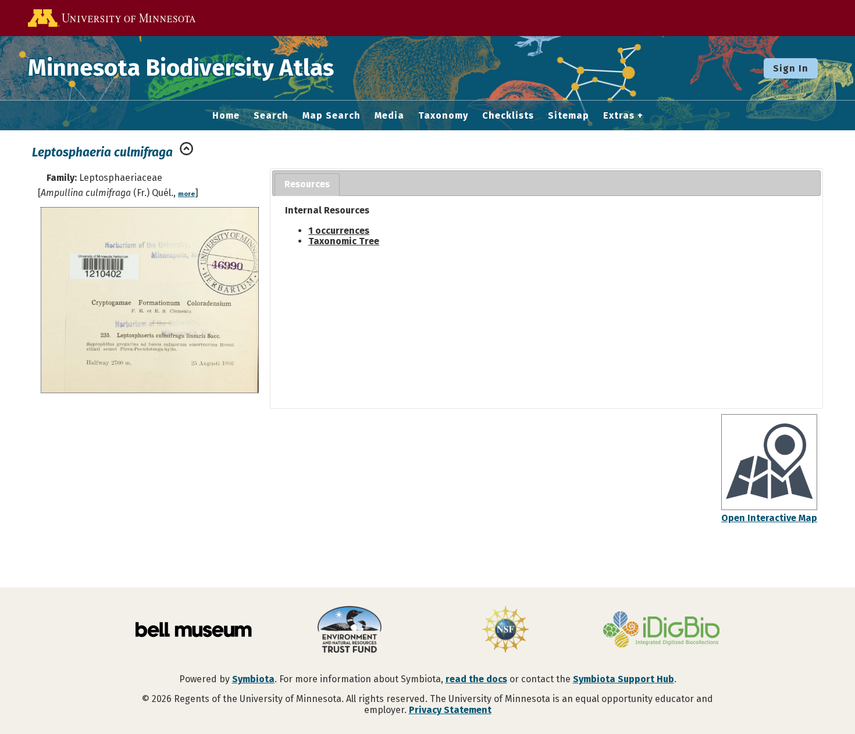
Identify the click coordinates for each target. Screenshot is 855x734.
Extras (619, 116)
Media (389, 116)
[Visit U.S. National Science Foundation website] (505, 630)
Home (226, 116)
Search (271, 116)
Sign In (790, 68)
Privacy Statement (450, 709)
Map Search (331, 116)
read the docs (476, 679)
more (186, 194)
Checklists (508, 116)
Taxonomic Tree (343, 241)
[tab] (307, 184)
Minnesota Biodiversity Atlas (181, 68)
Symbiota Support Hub (623, 679)
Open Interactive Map (769, 517)
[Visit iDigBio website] (661, 630)
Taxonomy (443, 116)
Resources (307, 184)
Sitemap (568, 116)
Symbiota (253, 679)
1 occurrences (338, 230)
